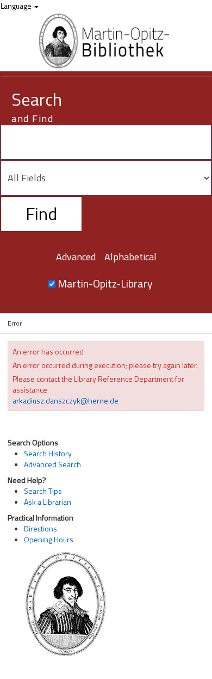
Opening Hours (48, 539)
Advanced (76, 256)
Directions (40, 528)
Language (17, 5)
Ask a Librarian (47, 501)
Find (41, 213)
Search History (48, 453)
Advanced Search (52, 464)
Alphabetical (130, 256)
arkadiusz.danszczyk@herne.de (66, 400)
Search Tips (43, 491)
